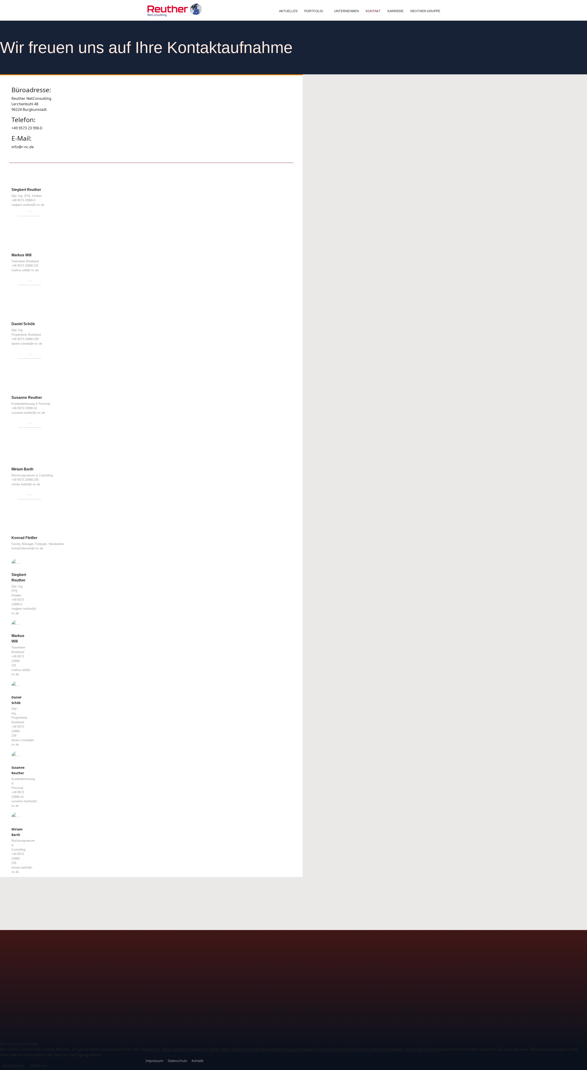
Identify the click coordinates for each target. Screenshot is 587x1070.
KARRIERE (396, 11)
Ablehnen (39, 1065)
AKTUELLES (288, 11)
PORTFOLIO (313, 11)
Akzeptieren (13, 1065)
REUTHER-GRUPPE (425, 11)
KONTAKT (373, 11)
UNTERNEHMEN (346, 11)
